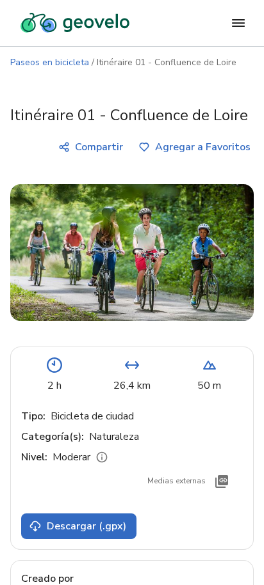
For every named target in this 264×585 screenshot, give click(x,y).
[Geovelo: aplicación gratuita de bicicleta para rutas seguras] (75, 23)
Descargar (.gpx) (86, 526)
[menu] (238, 23)
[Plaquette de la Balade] (222, 481)
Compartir (99, 147)
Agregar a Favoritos (203, 147)
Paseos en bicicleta (49, 62)
